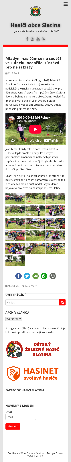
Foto (27, 286)
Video (34, 286)
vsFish (39, 455)
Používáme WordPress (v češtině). (26, 453)
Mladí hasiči (14, 286)
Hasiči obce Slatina (35, 25)
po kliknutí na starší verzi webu (36, 332)
